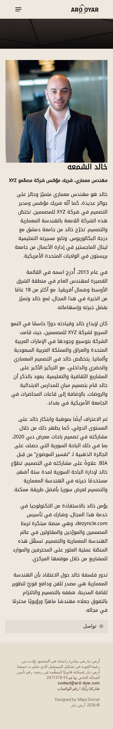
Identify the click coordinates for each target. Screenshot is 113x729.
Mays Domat (89, 699)
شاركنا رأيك (90, 688)
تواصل (89, 626)
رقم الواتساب (68, 688)
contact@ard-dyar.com (79, 683)
